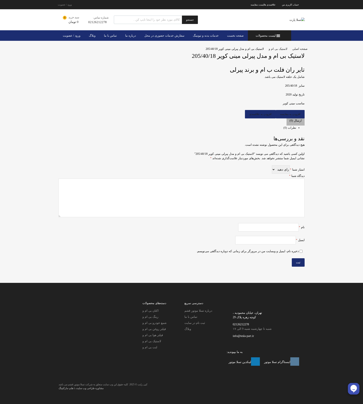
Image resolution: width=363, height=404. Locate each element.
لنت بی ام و (149, 347)
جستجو (190, 19)
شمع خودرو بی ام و (154, 323)
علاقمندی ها (270, 4)
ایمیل (300, 240)
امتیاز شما (297, 169)
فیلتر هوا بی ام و (152, 335)
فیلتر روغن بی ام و (154, 329)
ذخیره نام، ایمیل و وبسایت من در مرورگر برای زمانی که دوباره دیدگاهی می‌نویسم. (247, 251)
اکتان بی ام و (150, 310)
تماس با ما (110, 35)
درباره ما (130, 35)
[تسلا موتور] (297, 19)
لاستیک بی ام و (278, 48)
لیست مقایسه (257, 4)
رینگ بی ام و (150, 316)
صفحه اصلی (300, 48)
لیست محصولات (266, 35)
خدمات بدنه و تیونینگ (206, 35)
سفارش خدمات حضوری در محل (164, 35)
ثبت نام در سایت (194, 323)
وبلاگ (92, 35)
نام (302, 227)
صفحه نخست (235, 35)
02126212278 (97, 22)
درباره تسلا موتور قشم (198, 310)
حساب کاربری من (290, 4)
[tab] (177, 128)
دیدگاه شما (297, 175)
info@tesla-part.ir (243, 336)
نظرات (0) (289, 127)
